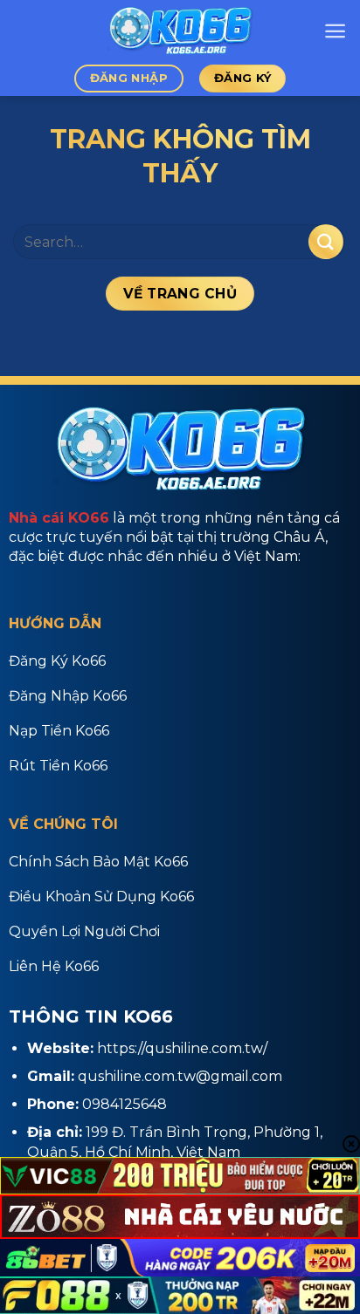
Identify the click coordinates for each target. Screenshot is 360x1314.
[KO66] (180, 30)
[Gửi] (325, 241)
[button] (335, 31)
